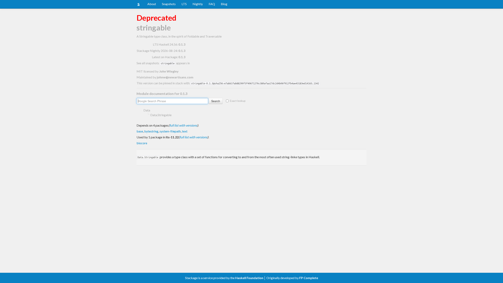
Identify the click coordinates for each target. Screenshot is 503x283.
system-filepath (170, 131)
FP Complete (308, 278)
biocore (142, 143)
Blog (224, 4)
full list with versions (183, 125)
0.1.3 (181, 44)
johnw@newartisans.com (175, 77)
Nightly (198, 4)
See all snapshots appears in (163, 63)
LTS (184, 4)
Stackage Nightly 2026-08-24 (157, 50)
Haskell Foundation (249, 278)
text (184, 131)
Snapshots (169, 4)
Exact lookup (238, 100)
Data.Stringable (161, 115)
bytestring (151, 131)
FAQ (212, 4)
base (140, 131)
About (151, 4)
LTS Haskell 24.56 (165, 44)
